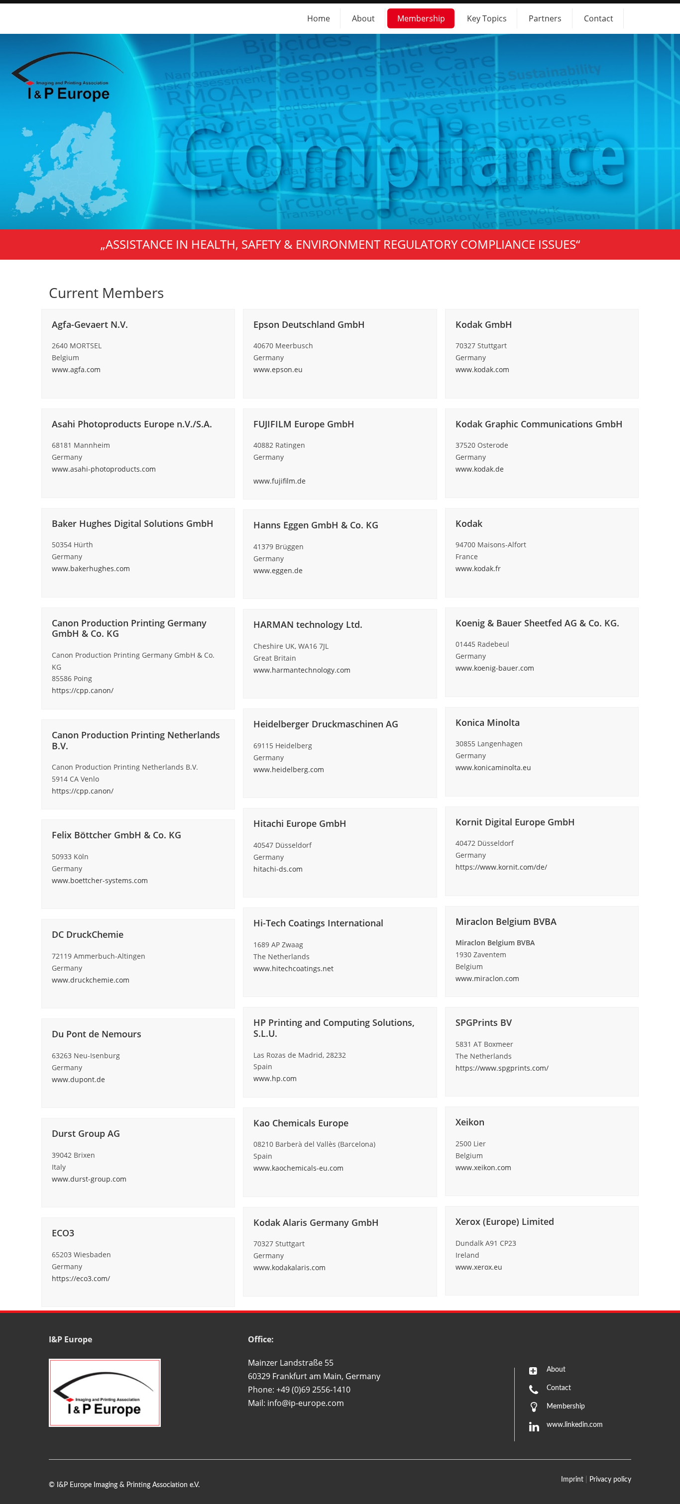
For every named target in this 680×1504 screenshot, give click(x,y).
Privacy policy (610, 1479)
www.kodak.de (479, 469)
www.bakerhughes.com (91, 568)
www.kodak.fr (478, 568)
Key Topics (487, 18)
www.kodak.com (482, 369)
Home (318, 18)
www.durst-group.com (89, 1179)
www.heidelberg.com (288, 769)
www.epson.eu (278, 369)
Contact (598, 18)
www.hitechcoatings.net (293, 968)
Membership (421, 18)
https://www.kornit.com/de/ (501, 867)
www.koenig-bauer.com (494, 668)
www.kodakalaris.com (289, 1267)
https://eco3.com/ (81, 1278)
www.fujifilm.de (279, 481)
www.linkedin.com (575, 1424)
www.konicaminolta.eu (493, 767)
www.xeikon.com (483, 1167)
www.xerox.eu (478, 1267)
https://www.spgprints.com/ (502, 1068)
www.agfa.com (76, 369)
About (363, 18)
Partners (545, 18)
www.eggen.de (278, 570)
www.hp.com (275, 1078)
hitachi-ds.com (278, 869)
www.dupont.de (78, 1079)
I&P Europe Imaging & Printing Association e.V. (128, 1485)
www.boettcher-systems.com (100, 880)
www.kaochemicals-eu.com (298, 1168)
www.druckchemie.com (90, 980)
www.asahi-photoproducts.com (104, 469)
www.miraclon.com (487, 978)
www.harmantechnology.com (301, 670)
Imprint (572, 1479)
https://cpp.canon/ (82, 690)
